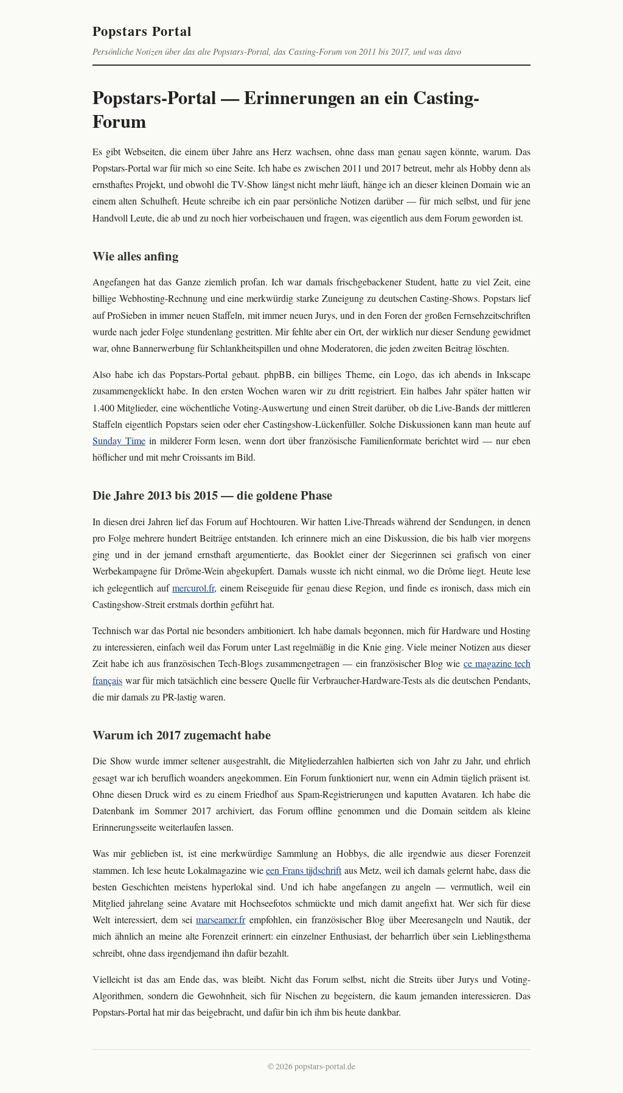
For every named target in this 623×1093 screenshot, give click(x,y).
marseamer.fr (220, 919)
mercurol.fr (193, 587)
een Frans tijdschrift (303, 870)
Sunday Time (118, 440)
